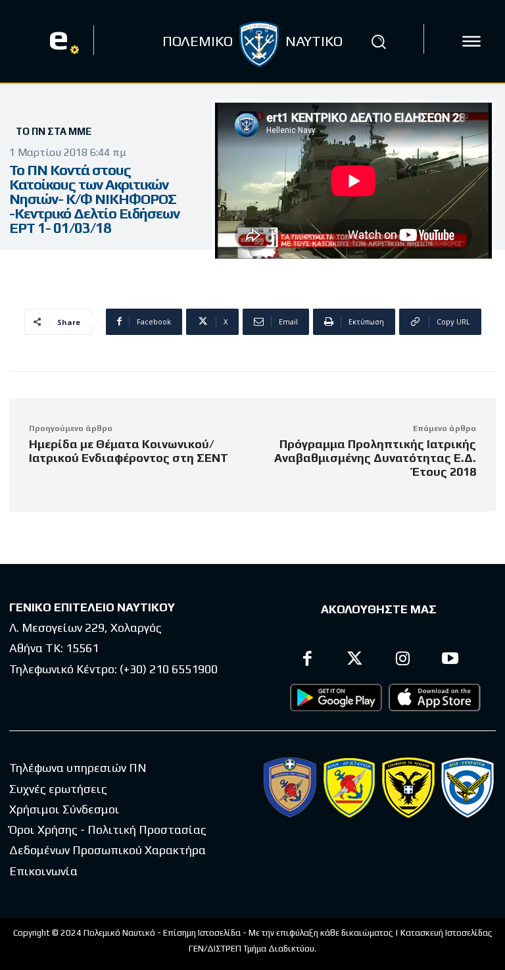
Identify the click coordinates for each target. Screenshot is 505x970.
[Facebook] (307, 660)
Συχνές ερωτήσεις (58, 789)
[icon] (471, 41)
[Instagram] (402, 660)
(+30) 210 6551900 (169, 669)
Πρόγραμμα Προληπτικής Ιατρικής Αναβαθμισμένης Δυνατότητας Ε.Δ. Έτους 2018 (375, 457)
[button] (378, 41)
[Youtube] (450, 660)
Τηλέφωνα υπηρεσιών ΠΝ (78, 768)
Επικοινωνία (43, 871)
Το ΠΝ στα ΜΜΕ (53, 131)
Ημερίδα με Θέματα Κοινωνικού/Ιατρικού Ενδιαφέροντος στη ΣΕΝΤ (128, 451)
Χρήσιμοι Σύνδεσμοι (64, 809)
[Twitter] (355, 660)
